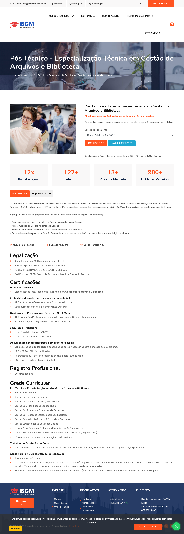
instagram (77, 3)
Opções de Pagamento (96, 130)
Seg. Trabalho (110, 16)
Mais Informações (122, 143)
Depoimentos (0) (41, 193)
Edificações (88, 16)
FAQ (136, 156)
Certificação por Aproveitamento (100, 156)
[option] (43, 129)
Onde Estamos (61, 507)
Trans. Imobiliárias (139, 16)
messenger (97, 3)
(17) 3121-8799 (118, 503)
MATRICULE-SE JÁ (147, 527)
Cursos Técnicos (61, 16)
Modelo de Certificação (150, 156)
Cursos (25, 75)
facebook (59, 3)
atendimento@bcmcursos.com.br (29, 3)
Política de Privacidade (105, 519)
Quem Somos (60, 503)
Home (13, 75)
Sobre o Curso (20, 193)
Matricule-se (161, 3)
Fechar (17, 528)
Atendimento (152, 33)
